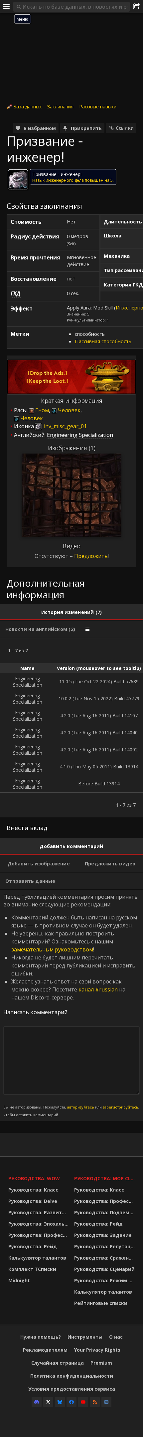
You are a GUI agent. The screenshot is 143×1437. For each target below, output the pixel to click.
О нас (116, 1337)
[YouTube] (83, 1402)
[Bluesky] (60, 1402)
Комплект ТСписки (32, 1269)
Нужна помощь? (40, 1337)
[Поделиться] (136, 6)
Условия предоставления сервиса (71, 1389)
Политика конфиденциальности (71, 1376)
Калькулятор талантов (37, 1258)
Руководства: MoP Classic (105, 1178)
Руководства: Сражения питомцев (105, 1258)
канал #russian (98, 989)
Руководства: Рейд (32, 1246)
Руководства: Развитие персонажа (39, 1212)
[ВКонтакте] (106, 1402)
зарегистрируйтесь (120, 1107)
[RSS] (95, 1402)
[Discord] (37, 1402)
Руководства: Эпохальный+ (39, 1224)
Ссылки (125, 128)
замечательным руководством (52, 949)
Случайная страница (57, 1363)
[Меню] (6, 6)
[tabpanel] (71, 727)
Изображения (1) (71, 448)
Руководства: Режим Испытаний (105, 1280)
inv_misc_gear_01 (65, 426)
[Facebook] (71, 1402)
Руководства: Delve (32, 1201)
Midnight (19, 1280)
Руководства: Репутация (105, 1246)
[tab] (71, 612)
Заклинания (60, 106)
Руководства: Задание (103, 1235)
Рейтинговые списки (100, 1303)
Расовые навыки (97, 106)
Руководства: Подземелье (105, 1212)
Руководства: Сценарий (104, 1269)
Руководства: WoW (34, 1178)
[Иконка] (18, 179)
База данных (27, 106)
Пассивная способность (103, 341)
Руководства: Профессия (39, 1235)
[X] (48, 1402)
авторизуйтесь (80, 1107)
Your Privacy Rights (97, 1350)
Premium (101, 1363)
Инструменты (85, 1337)
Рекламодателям (45, 1350)
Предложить (91, 556)
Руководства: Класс (33, 1190)
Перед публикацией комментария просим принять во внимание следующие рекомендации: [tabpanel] (71, 1005)
